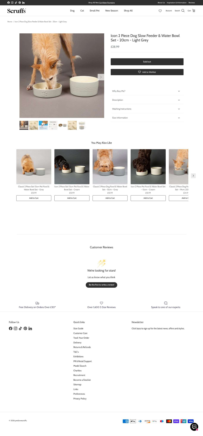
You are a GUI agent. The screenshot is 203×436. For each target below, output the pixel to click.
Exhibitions (78, 356)
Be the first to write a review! (101, 284)
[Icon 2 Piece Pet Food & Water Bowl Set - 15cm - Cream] (148, 166)
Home (9, 21)
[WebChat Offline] (194, 427)
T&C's (76, 352)
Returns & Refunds (82, 347)
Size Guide (78, 328)
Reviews (192, 2)
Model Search (79, 366)
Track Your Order (81, 337)
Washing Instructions (121, 109)
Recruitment (79, 375)
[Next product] (193, 175)
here (139, 328)
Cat (82, 10)
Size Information (120, 117)
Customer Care (80, 333)
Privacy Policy (79, 398)
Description (117, 100)
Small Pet (94, 10)
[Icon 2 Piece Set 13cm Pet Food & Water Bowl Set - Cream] (71, 166)
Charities (77, 370)
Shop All (128, 10)
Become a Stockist (82, 380)
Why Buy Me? (118, 91)
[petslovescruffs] (16, 10)
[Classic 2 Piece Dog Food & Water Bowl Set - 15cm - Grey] (110, 166)
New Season (111, 10)
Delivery (77, 342)
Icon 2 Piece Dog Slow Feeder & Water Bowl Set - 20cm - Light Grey (41, 21)
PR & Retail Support (82, 361)
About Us (161, 2)
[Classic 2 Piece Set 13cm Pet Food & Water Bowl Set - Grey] (33, 166)
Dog (72, 10)
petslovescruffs (21, 420)
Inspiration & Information (177, 2)
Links (75, 389)
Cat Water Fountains (107, 2)
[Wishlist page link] (160, 10)
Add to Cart (33, 198)
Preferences (79, 394)
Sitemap (77, 384)
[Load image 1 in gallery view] (61, 75)
